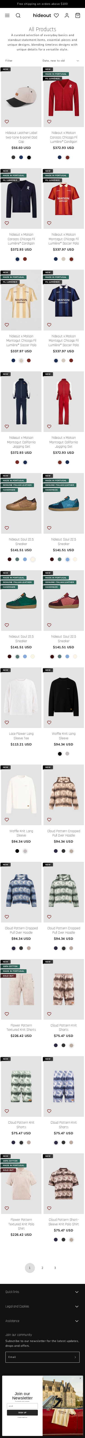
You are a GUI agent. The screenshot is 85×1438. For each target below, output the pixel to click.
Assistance (12, 1321)
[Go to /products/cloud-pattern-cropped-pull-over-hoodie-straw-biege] (71, 851)
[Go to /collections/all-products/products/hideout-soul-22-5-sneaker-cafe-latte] (21, 503)
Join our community (18, 1335)
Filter (8, 60)
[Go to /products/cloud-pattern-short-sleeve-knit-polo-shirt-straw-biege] (71, 1240)
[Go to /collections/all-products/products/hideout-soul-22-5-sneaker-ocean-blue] (64, 503)
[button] (7, 15)
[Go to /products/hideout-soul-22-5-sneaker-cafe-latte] (33, 559)
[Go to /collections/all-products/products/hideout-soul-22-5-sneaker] (64, 600)
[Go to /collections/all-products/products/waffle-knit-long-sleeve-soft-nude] (21, 795)
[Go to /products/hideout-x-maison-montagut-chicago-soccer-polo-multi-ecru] (63, 259)
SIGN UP (22, 1412)
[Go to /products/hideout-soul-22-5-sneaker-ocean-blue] (25, 559)
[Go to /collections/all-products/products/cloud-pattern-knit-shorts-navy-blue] (64, 1086)
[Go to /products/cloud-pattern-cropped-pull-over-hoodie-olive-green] (63, 851)
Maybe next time (22, 1417)
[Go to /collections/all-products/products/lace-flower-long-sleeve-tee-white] (21, 697)
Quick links (12, 1292)
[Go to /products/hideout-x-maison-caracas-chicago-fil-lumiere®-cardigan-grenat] (67, 157)
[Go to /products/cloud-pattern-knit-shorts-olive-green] (63, 1045)
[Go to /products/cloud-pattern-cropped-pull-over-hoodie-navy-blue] (56, 851)
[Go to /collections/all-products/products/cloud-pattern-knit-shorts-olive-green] (21, 1086)
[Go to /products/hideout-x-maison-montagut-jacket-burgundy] (25, 462)
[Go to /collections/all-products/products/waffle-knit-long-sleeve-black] (64, 697)
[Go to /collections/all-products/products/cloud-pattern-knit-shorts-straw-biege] (64, 989)
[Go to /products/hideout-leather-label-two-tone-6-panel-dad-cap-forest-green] (13, 157)
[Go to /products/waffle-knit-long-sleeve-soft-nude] (67, 754)
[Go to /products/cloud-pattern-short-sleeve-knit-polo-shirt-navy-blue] (56, 1240)
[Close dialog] (80, 1378)
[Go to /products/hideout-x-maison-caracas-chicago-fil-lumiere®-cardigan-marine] (60, 157)
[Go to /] (42, 15)
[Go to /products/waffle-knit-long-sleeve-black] (60, 754)
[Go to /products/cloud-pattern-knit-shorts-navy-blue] (56, 1045)
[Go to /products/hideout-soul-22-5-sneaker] (9, 559)
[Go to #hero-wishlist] (56, 15)
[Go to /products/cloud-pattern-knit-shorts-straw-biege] (71, 1045)
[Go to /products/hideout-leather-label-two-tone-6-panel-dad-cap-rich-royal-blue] (21, 157)
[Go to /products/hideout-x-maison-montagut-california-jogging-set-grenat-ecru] (17, 462)
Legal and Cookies (17, 1306)
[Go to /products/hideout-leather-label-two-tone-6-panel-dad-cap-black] (29, 157)
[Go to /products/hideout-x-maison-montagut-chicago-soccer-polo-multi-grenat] (71, 259)
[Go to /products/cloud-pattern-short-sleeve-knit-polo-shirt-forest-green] (63, 1240)
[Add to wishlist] (6, 121)
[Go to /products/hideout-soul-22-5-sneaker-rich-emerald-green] (17, 559)
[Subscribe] (75, 1357)
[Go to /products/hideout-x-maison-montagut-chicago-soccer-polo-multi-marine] (56, 259)
